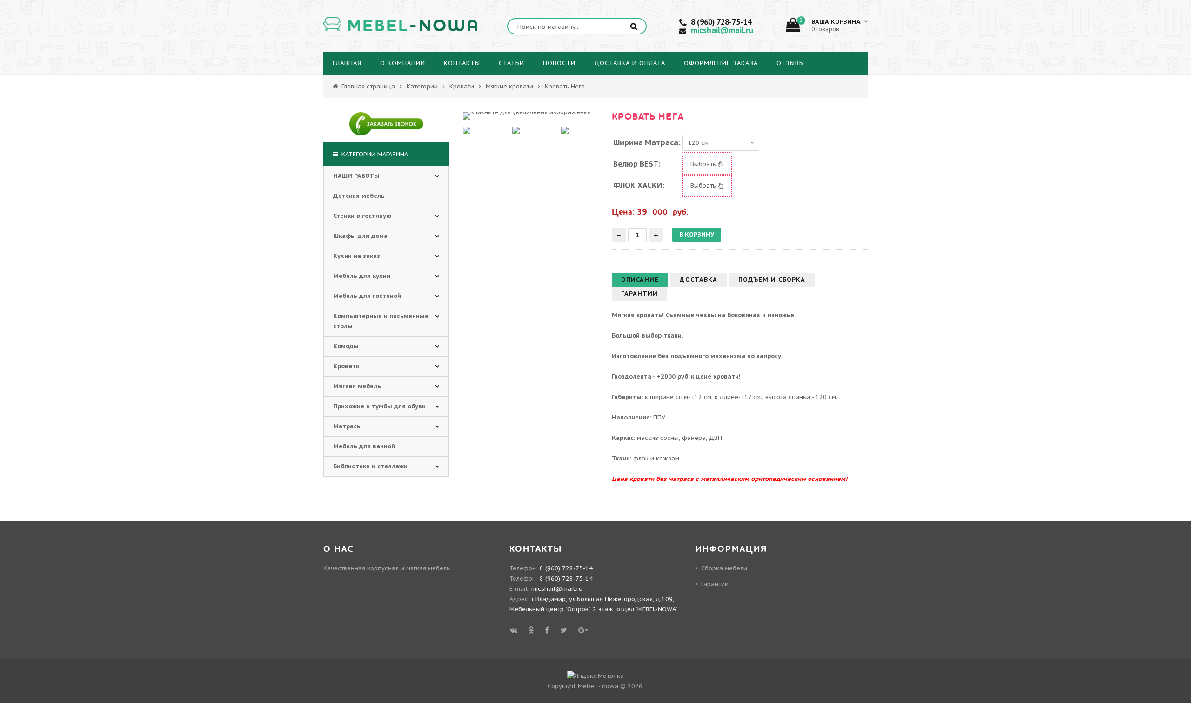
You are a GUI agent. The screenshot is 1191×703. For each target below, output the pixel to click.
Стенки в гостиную (362, 216)
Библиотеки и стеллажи (370, 466)
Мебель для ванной (364, 446)
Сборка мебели (724, 568)
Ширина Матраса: (647, 142)
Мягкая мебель (357, 386)
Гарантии (715, 584)
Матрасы (347, 426)
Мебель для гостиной (367, 296)
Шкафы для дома (360, 236)
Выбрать (704, 164)
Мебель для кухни (361, 276)
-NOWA (413, 26)
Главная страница (367, 86)
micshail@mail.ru (722, 30)
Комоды (346, 346)
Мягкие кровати (509, 86)
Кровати (461, 86)
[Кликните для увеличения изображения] (527, 116)
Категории (422, 86)
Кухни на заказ (356, 256)
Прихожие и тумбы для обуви (379, 406)
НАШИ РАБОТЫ (356, 176)
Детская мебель (359, 196)
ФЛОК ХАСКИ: (638, 185)
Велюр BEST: (637, 164)
